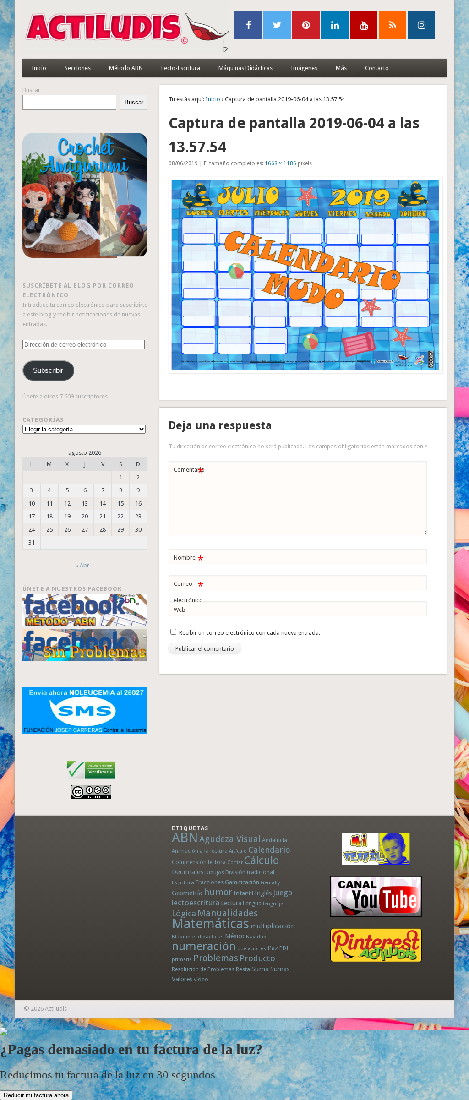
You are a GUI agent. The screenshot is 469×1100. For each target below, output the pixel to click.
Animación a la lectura (200, 851)
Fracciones (210, 882)
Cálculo (261, 860)
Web (179, 609)
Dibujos (214, 872)
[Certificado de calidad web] (90, 780)
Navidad (256, 936)
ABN (185, 837)
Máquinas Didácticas (245, 68)
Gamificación (242, 882)
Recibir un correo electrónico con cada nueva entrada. (249, 632)
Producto (257, 958)
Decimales (188, 872)
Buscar (31, 90)
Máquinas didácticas (198, 936)
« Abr (82, 565)
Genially (270, 883)
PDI (284, 948)
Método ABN (126, 68)
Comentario (189, 472)
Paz (272, 948)
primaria (182, 960)
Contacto (377, 68)
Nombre (188, 560)
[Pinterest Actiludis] (376, 945)
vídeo (201, 979)
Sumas (279, 969)
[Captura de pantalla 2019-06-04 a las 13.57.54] (303, 275)
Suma (260, 969)
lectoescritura (195, 902)
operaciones (251, 949)
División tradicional (249, 872)
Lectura (231, 903)
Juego (282, 892)
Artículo (238, 851)
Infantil (243, 893)
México (235, 936)
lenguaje (273, 904)
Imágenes (304, 68)
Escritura (183, 882)
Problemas (215, 958)
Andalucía (274, 840)
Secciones (78, 68)
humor (218, 892)
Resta (243, 969)
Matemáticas (210, 923)
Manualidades (227, 913)
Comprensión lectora (199, 862)
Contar (235, 863)
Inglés (263, 893)
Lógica (184, 913)
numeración (204, 946)
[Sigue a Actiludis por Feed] (392, 25)
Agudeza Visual (230, 839)
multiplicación (273, 926)
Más (341, 68)
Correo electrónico (188, 592)
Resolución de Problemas (203, 969)
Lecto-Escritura (180, 68)
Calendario (269, 850)
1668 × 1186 (280, 163)
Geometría (187, 893)
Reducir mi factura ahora (36, 1095)
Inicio (39, 68)
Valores (182, 979)
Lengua (252, 903)
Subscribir (48, 370)
